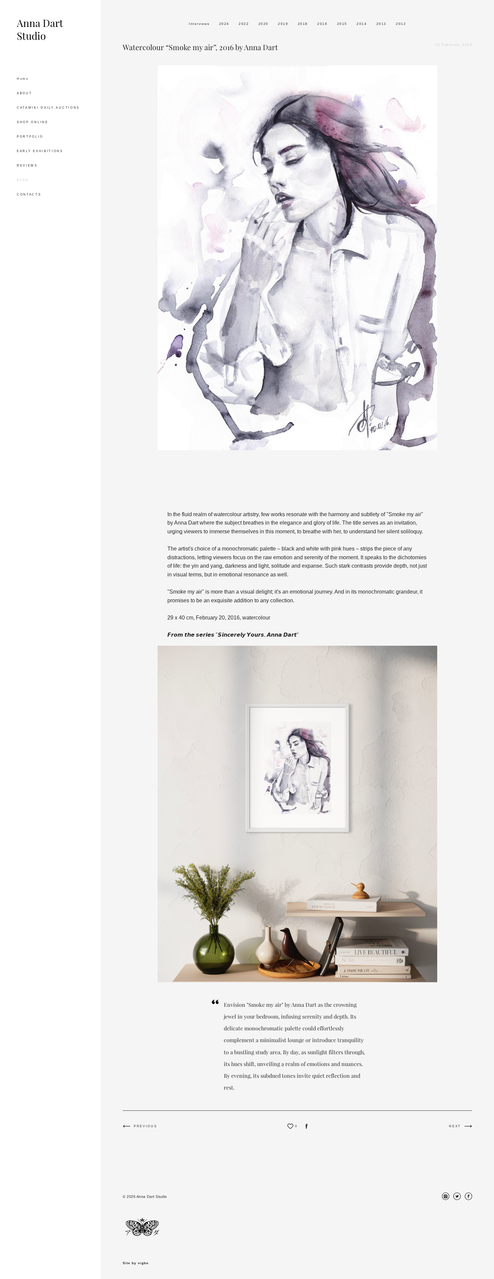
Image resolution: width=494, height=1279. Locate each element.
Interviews (200, 24)
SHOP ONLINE (32, 122)
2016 (323, 24)
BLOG (23, 180)
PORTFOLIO (30, 136)
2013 (382, 24)
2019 (284, 24)
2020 (264, 24)
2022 (244, 24)
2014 (362, 24)
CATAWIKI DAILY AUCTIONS (48, 107)
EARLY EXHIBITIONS (40, 151)
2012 (401, 24)
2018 (304, 24)
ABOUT (24, 93)
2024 (225, 24)
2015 (343, 24)
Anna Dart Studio (40, 29)
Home (23, 78)
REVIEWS (27, 165)
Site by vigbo (136, 1263)
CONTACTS (29, 194)
